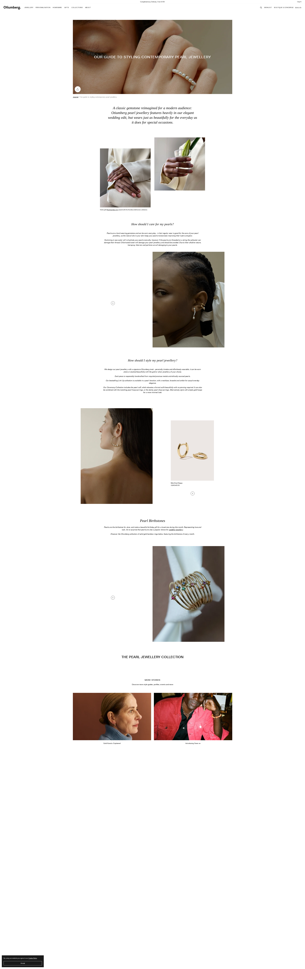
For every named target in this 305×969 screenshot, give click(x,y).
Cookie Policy (32, 958)
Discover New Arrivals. (152, 2)
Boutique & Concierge (283, 7)
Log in (299, 2)
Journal (75, 97)
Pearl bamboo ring (112, 210)
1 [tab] (112, 303)
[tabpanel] (192, 454)
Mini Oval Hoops (177, 483)
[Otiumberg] (12, 8)
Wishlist (268, 7)
